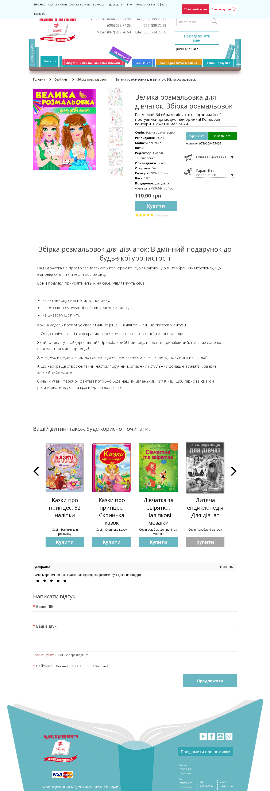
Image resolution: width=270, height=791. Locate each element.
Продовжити (210, 680)
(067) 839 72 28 (185, 787)
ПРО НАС (39, 4)
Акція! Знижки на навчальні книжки (93, 63)
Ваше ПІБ (44, 606)
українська (196, 136)
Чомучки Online (145, 4)
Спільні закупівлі (219, 63)
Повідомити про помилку (205, 751)
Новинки (120, 55)
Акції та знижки (57, 4)
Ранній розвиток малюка (178, 63)
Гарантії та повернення (206, 172)
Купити (156, 206)
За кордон (99, 4)
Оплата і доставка (211, 157)
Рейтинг (44, 665)
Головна (39, 79)
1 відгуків (161, 215)
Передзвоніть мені (197, 38)
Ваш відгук (46, 626)
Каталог (50, 61)
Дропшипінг (116, 4)
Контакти (40, 14)
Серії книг (142, 63)
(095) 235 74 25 (185, 773)
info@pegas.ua (226, 786)
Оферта (162, 4)
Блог (130, 4)
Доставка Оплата (79, 4)
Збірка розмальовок (92, 79)
